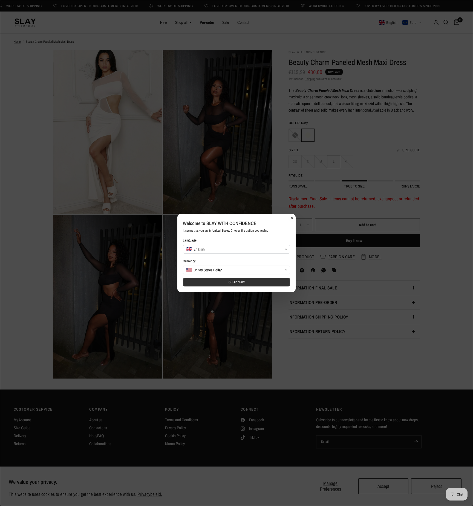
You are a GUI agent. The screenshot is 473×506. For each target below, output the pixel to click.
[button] (236, 249)
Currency (189, 261)
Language (190, 240)
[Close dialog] (292, 218)
